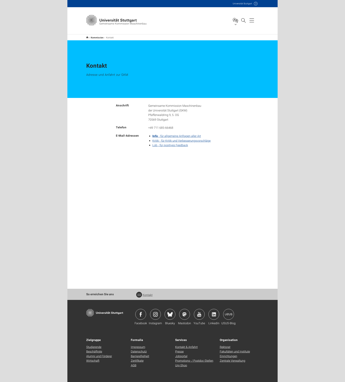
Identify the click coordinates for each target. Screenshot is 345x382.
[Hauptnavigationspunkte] (252, 20)
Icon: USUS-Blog (228, 314)
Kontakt (148, 295)
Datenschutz (139, 351)
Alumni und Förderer (99, 356)
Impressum (138, 347)
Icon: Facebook (140, 314)
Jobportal (181, 356)
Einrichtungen (228, 356)
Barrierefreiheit (140, 356)
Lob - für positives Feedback (170, 145)
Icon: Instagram (155, 314)
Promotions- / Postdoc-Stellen (194, 360)
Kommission (97, 37)
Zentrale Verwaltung (232, 360)
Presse (179, 351)
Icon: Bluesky (170, 314)
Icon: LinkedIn (213, 314)
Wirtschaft (92, 360)
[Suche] (243, 20)
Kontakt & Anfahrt (186, 347)
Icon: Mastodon (184, 314)
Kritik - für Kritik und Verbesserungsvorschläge (181, 140)
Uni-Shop (181, 365)
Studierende (93, 347)
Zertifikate (137, 360)
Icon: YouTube (199, 314)
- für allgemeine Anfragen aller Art (176, 136)
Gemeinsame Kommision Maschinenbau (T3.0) (87, 37)
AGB (133, 365)
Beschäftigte (94, 351)
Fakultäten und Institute (235, 351)
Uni (242, 3)
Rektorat (225, 347)
